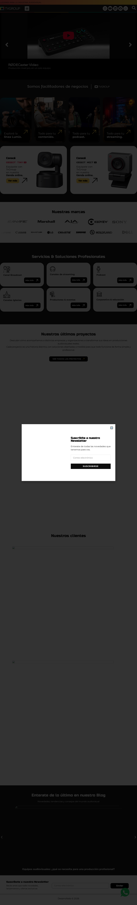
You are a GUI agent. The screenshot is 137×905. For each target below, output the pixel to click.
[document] (68, 452)
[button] (112, 428)
